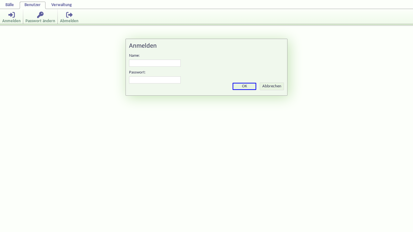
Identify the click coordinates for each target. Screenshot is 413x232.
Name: (134, 55)
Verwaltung (61, 5)
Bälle (9, 5)
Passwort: (137, 72)
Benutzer (33, 5)
